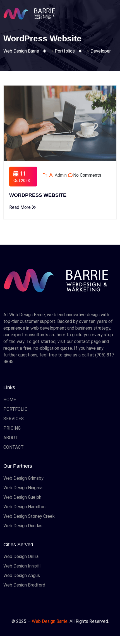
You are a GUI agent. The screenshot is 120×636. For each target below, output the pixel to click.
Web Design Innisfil (21, 566)
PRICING (12, 428)
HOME (9, 399)
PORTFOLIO (15, 409)
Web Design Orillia (21, 556)
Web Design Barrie (50, 621)
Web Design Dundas (22, 525)
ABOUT (10, 437)
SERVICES (13, 418)
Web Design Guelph (22, 497)
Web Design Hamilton (24, 506)
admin (60, 175)
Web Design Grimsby (23, 478)
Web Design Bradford (24, 585)
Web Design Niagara (22, 487)
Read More (20, 207)
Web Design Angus (21, 575)
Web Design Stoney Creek (29, 516)
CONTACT (13, 447)
